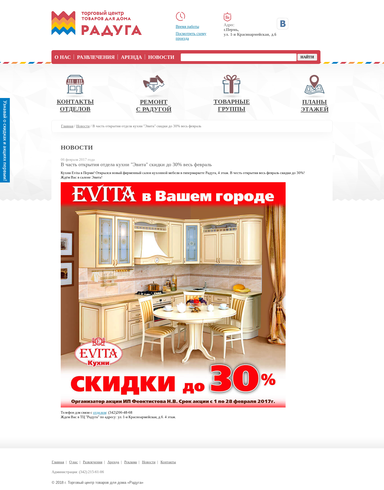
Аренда (131, 57)
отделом (99, 412)
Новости (161, 57)
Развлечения (96, 57)
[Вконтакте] (282, 23)
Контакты (168, 462)
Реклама (130, 462)
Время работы (187, 26)
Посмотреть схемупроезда (191, 36)
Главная (58, 462)
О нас (63, 57)
